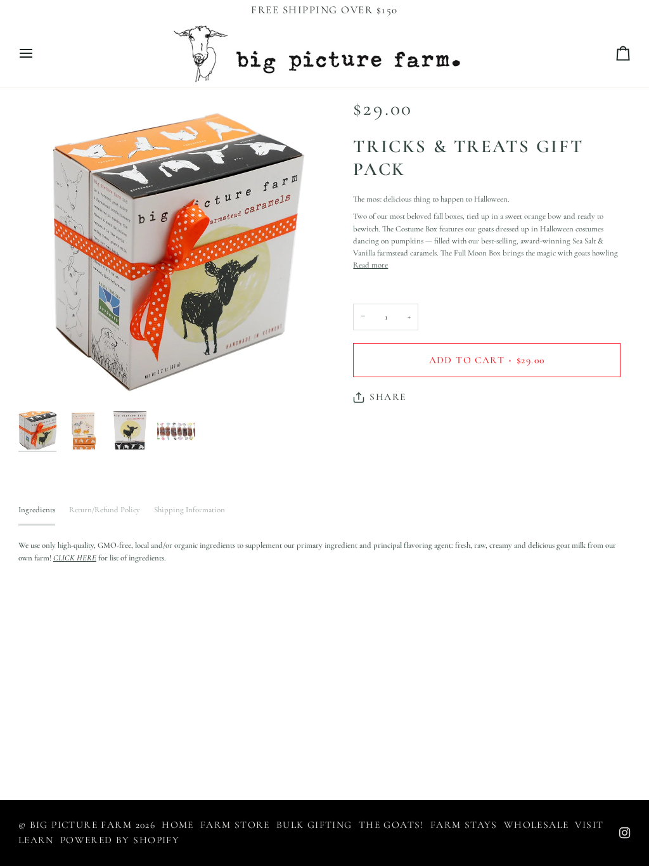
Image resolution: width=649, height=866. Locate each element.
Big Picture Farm (81, 824)
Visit (589, 824)
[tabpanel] (324, 552)
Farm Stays (464, 824)
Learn (36, 840)
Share (387, 397)
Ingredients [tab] (36, 510)
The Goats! (391, 824)
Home (178, 824)
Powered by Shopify (119, 840)
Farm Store (235, 824)
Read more (370, 265)
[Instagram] (625, 833)
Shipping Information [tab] (189, 510)
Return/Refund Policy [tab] (104, 510)
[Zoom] (171, 252)
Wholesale (536, 824)
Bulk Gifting (314, 824)
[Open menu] (37, 53)
